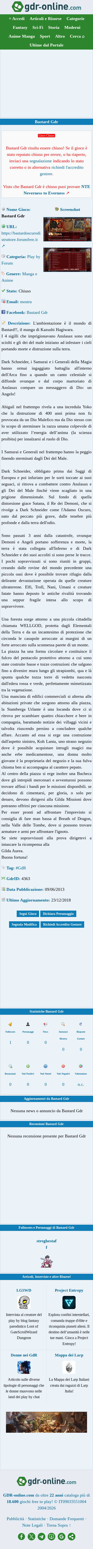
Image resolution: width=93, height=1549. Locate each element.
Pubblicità (15, 1518)
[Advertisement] (46, 83)
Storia (53, 27)
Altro (60, 36)
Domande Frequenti (67, 1518)
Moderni (72, 27)
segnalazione (41, 160)
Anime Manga (22, 36)
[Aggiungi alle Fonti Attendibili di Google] (63, 1539)
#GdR (21, 868)
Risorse (65, 1277)
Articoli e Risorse (46, 18)
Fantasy (20, 27)
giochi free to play (36, 1501)
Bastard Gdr (37, 312)
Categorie (75, 18)
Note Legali (32, 1525)
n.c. (81, 1084)
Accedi (17, 18)
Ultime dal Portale (46, 45)
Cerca (77, 36)
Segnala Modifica (24, 924)
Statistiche (37, 1518)
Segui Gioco (27, 914)
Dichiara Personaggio (58, 914)
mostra (26, 301)
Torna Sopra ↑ (58, 1525)
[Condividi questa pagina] (71, 1539)
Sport (45, 36)
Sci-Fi (37, 27)
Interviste (42, 1277)
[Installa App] (53, 1539)
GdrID (12, 878)
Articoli (27, 1277)
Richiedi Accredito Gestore (62, 924)
